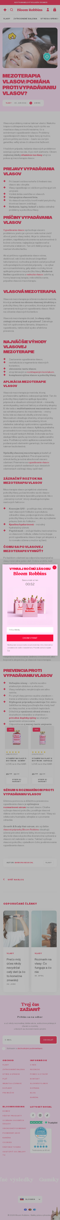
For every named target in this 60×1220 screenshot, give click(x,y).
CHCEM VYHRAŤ (30, 638)
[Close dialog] (54, 567)
